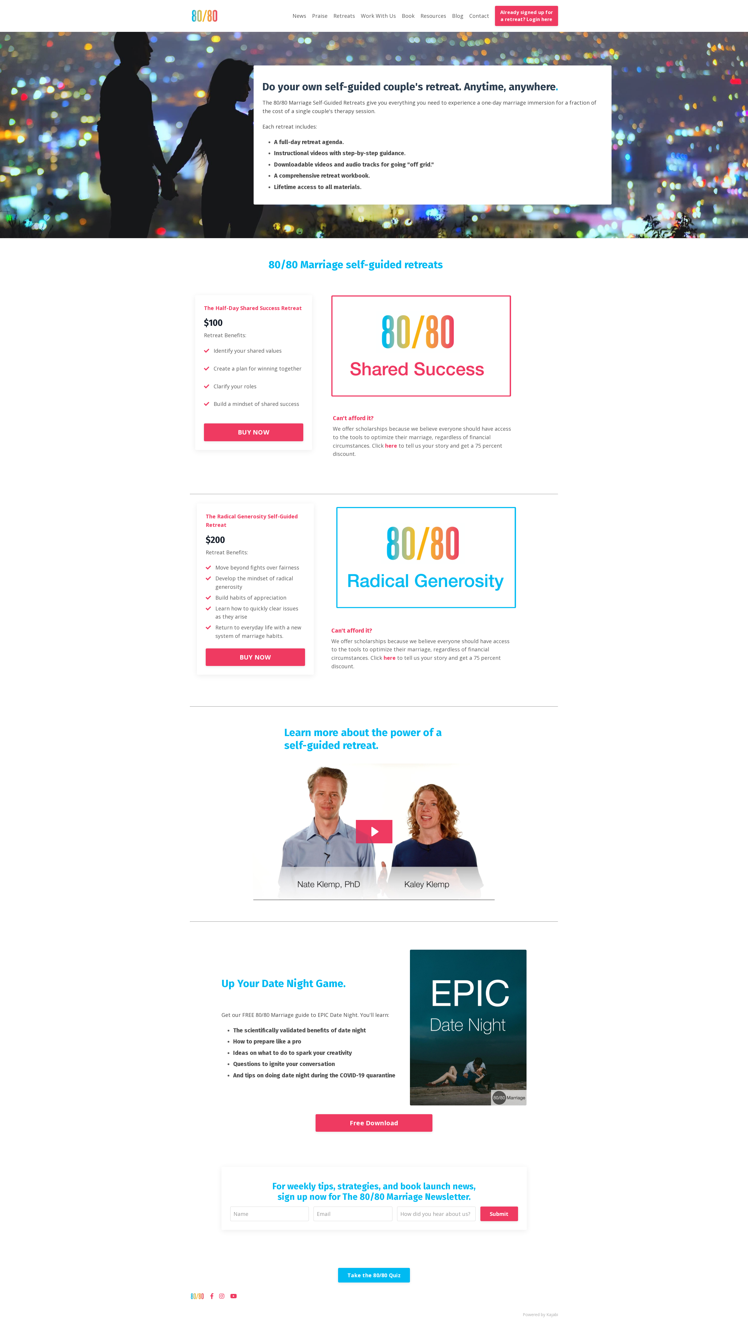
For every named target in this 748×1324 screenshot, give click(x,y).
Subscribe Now (374, 726)
